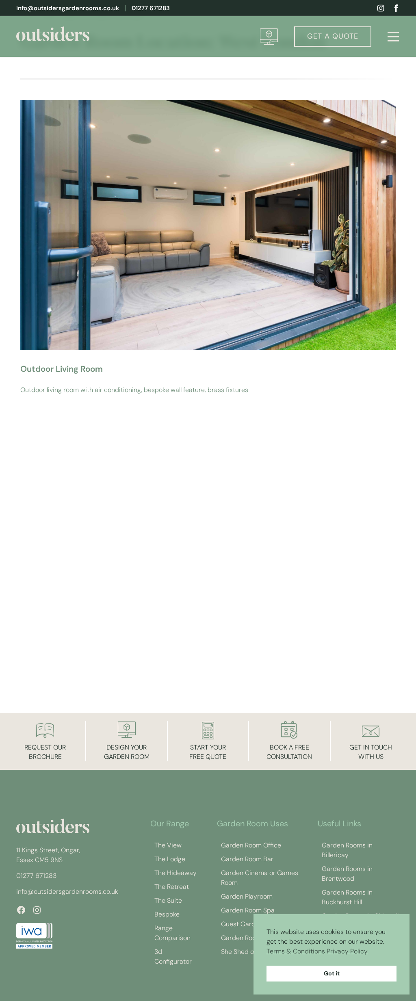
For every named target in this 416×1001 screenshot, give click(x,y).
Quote (332, 36)
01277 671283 (151, 8)
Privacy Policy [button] (347, 951)
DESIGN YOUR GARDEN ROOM (127, 751)
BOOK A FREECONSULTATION (289, 751)
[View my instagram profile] (380, 8)
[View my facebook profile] (396, 8)
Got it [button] (332, 973)
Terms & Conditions (295, 951)
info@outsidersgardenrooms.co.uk (67, 8)
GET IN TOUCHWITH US (370, 751)
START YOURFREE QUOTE (207, 751)
